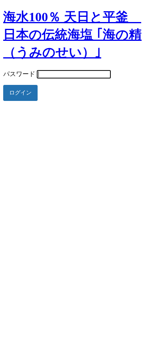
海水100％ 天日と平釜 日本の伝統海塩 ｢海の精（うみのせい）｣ (72, 34)
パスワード (19, 73)
